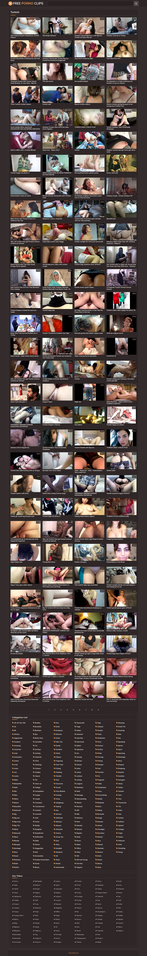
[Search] (136, 3)
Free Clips (28, 4)
